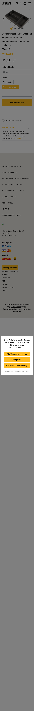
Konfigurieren (17, 360)
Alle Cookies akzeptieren (17, 354)
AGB (27, 371)
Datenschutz (19, 371)
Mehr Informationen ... (17, 347)
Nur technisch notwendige (17, 365)
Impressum (9, 371)
